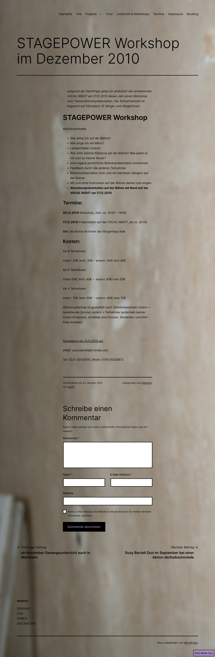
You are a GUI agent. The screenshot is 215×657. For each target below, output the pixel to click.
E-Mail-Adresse (121, 474)
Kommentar (71, 438)
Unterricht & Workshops (133, 14)
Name (67, 474)
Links (20, 613)
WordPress (190, 642)
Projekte (91, 14)
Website (68, 493)
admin (71, 386)
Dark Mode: (201, 653)
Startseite (65, 14)
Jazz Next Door (26, 623)
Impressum (175, 14)
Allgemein (146, 382)
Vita (78, 14)
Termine (158, 14)
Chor (109, 14)
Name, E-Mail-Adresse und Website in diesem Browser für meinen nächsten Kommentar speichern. (109, 513)
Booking (192, 14)
